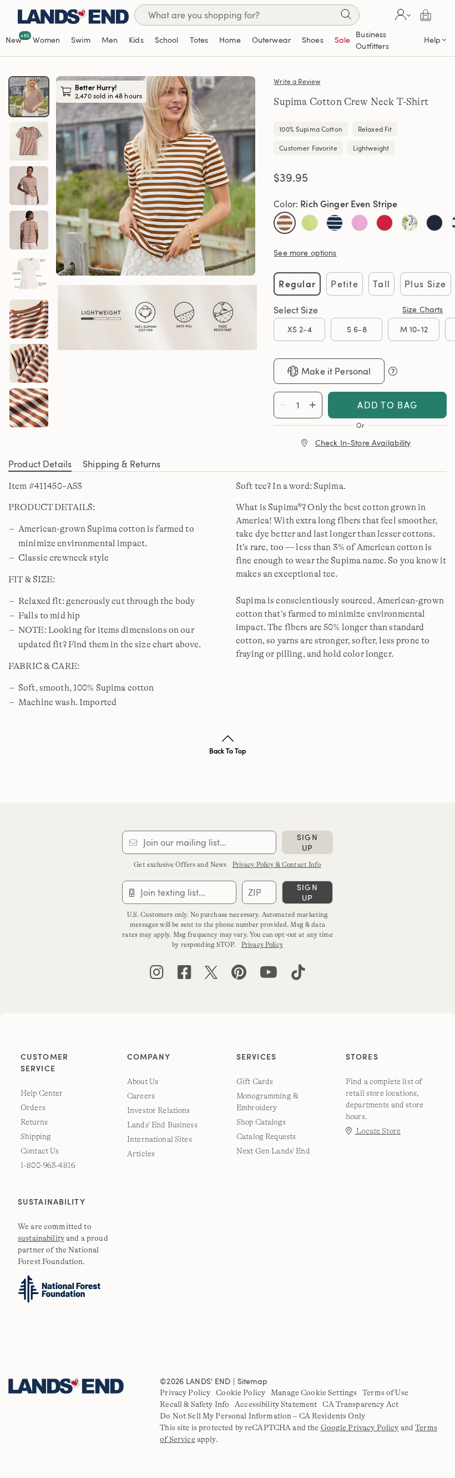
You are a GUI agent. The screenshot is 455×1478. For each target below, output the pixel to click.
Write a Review (297, 81)
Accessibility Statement (276, 1404)
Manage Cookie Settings (314, 1392)
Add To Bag (387, 405)
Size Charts (422, 309)
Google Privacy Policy (360, 1427)
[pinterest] (238, 975)
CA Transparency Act (360, 1404)
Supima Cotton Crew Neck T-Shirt (351, 101)
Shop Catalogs (261, 1121)
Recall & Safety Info (194, 1404)
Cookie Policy (240, 1392)
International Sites (159, 1139)
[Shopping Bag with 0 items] (425, 15)
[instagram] (157, 975)
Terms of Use (385, 1392)
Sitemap (252, 1381)
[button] (401, 15)
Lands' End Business (162, 1124)
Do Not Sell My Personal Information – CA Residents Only (262, 1415)
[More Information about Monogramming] (392, 371)
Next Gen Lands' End (273, 1150)
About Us (142, 1081)
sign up (307, 842)
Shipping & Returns (122, 464)
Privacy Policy (262, 944)
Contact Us (40, 1150)
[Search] (346, 16)
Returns (34, 1121)
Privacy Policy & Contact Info (276, 864)
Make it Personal (336, 371)
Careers (141, 1095)
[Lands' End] (73, 15)
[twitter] (211, 975)
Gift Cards (254, 1081)
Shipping (36, 1136)
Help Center (42, 1092)
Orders (33, 1107)
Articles (141, 1153)
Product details (40, 464)
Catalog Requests (266, 1136)
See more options (305, 252)
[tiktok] (298, 975)
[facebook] (184, 975)
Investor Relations (158, 1110)
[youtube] (268, 975)
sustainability (41, 1238)
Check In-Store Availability (363, 442)
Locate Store (378, 1130)
